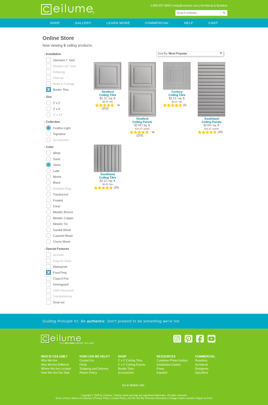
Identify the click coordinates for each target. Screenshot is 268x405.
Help (188, 23)
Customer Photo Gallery (172, 360)
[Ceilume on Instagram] (177, 340)
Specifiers (201, 372)
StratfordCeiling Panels (142, 120)
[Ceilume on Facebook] (200, 340)
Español (162, 372)
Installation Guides (169, 364)
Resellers (201, 360)
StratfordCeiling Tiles (107, 93)
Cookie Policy (119, 398)
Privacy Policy (102, 398)
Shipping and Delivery (93, 368)
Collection (52, 121)
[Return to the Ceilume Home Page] (68, 13)
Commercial (157, 23)
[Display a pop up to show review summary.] (119, 106)
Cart (213, 23)
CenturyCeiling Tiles (176, 93)
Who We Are (49, 360)
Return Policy (88, 372)
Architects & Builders (213, 5)
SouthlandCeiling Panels (212, 120)
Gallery (83, 23)
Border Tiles (126, 368)
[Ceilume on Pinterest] (188, 340)
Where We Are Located (56, 368)
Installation (52, 54)
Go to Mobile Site (133, 385)
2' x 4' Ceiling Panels (131, 364)
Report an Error (204, 398)
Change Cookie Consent (181, 398)
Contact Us (86, 360)
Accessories (126, 372)
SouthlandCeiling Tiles (107, 176)
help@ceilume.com (185, 5)
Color (49, 146)
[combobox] (198, 13)
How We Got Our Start (55, 372)
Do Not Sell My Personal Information (147, 398)
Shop (55, 23)
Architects (201, 364)
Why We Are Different (55, 364)
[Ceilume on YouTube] (211, 340)
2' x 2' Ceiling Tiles (130, 360)
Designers (201, 368)
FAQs (83, 364)
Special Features (56, 248)
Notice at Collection (82, 398)
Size (48, 96)
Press (160, 368)
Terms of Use (62, 398)
